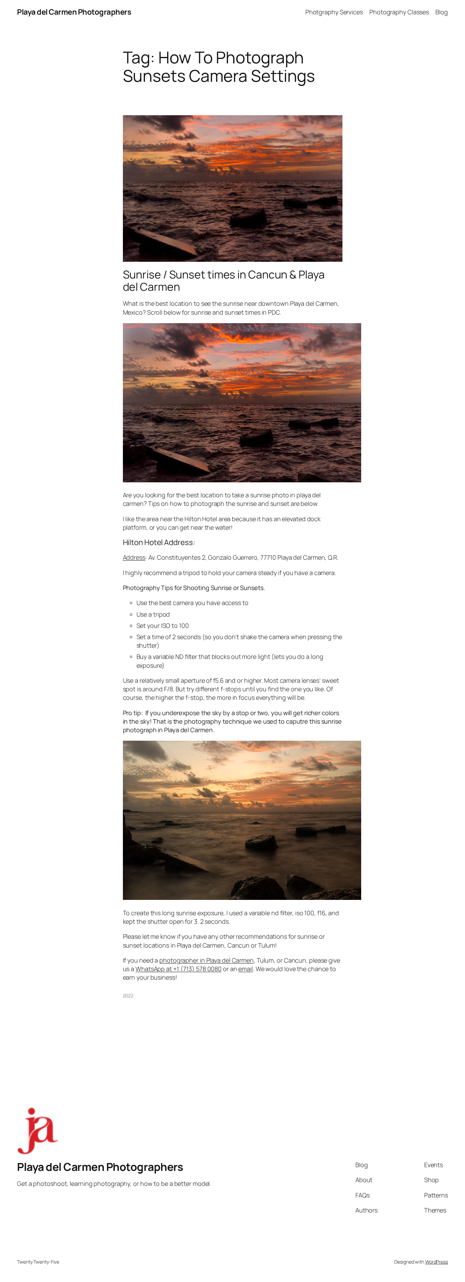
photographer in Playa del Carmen (206, 960)
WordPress (436, 1261)
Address (134, 557)
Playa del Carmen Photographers (74, 12)
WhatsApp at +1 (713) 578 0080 (178, 969)
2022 (128, 995)
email (245, 969)
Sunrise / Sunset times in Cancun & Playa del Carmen (224, 280)
